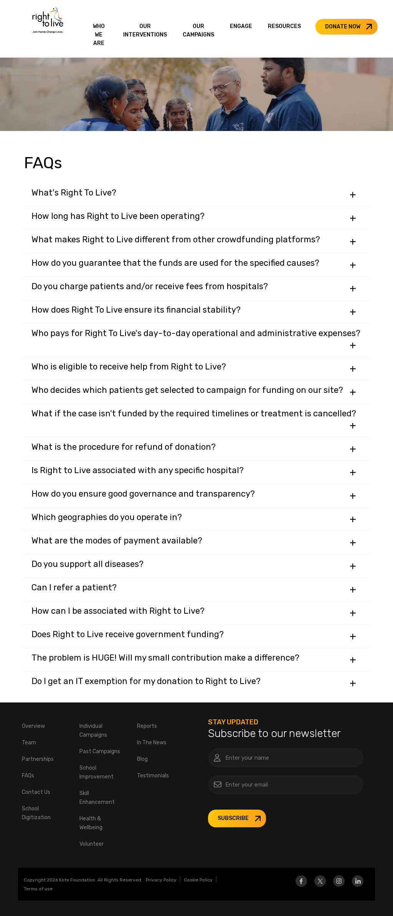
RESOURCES (284, 26)
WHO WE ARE (99, 34)
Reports (147, 726)
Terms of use (38, 888)
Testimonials (153, 775)
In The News (152, 742)
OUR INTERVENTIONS (145, 30)
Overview (33, 726)
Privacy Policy (161, 880)
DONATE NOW (342, 26)
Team (29, 742)
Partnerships (38, 759)
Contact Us (36, 792)
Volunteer (91, 844)
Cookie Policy (198, 880)
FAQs (28, 775)
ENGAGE (241, 26)
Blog (142, 759)
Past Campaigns (99, 751)
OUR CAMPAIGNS (198, 30)
